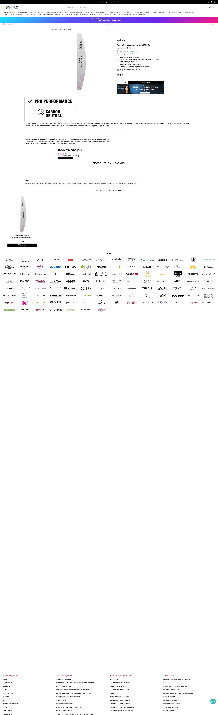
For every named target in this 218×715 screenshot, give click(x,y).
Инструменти (72, 183)
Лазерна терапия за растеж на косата (178, 693)
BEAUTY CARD (8, 24)
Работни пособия (106, 183)
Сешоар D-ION (61, 700)
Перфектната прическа (172, 703)
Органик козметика (170, 707)
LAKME (5, 689)
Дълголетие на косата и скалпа (175, 686)
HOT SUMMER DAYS (50, 183)
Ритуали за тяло (131, 183)
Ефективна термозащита (120, 700)
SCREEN (5, 707)
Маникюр (79, 183)
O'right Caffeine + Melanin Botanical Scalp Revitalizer (74, 714)
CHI (4, 700)
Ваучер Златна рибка (64, 710)
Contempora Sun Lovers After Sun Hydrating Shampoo (75, 682)
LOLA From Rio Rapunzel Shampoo (68, 696)
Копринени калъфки (170, 700)
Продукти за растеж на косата (122, 707)
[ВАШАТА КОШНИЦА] (214, 7)
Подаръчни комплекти (118, 686)
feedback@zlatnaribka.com (101, 141)
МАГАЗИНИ (110, 24)
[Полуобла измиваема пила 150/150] (22, 214)
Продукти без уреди (94, 183)
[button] (6, 12)
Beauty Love (40, 183)
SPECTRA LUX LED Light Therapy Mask (69, 707)
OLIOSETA (6, 686)
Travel (112, 693)
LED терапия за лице (171, 689)
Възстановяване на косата (120, 696)
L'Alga (5, 679)
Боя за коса (114, 679)
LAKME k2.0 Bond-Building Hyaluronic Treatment (72, 689)
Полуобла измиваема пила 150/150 (22, 237)
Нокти (85, 183)
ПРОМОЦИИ (212, 24)
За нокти (58, 183)
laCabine (6, 696)
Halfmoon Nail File (22, 239)
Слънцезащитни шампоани (120, 682)
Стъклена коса (169, 696)
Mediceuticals (7, 714)
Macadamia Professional (11, 703)
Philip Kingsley (7, 710)
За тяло (64, 183)
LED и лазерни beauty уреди (120, 689)
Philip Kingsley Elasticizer (64, 703)
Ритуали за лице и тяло (119, 183)
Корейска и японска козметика (121, 710)
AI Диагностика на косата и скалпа (176, 679)
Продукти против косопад (120, 703)
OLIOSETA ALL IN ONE (63, 679)
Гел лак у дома (168, 710)
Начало (54, 29)
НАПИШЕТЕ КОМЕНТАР (65, 158)
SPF (164, 682)
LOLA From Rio (8, 693)
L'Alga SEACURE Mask (63, 686)
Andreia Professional (65, 29)
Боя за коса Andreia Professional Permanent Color (73, 693)
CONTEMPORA (8, 682)
